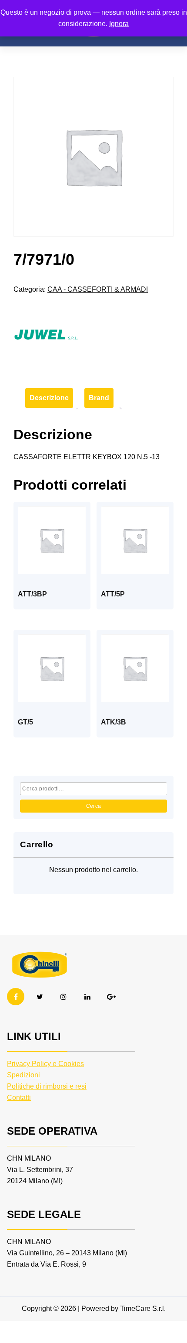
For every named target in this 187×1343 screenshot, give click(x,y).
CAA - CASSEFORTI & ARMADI (97, 289)
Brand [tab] (99, 398)
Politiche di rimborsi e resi (47, 1086)
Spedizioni (23, 1075)
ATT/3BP (32, 594)
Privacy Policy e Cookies (45, 1063)
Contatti (19, 1097)
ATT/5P (113, 594)
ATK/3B (113, 722)
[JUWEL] (46, 334)
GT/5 (25, 722)
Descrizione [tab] (49, 398)
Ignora (119, 23)
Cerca (93, 806)
